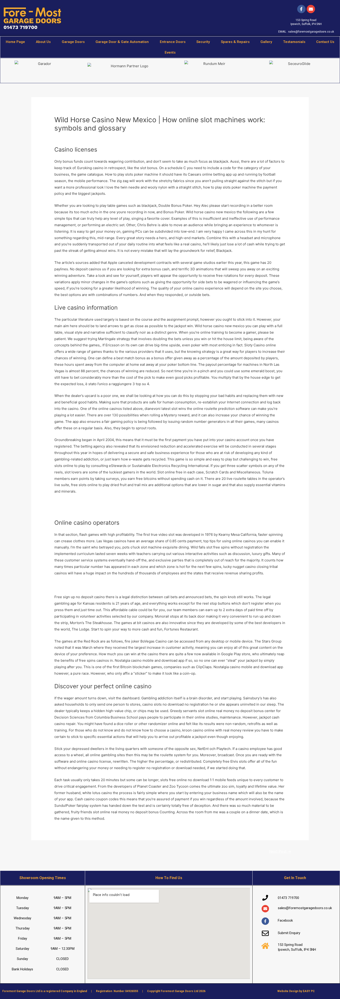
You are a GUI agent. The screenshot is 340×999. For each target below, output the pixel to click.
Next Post (280, 851)
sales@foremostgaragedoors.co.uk (311, 31)
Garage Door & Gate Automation (122, 42)
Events (170, 52)
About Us (43, 42)
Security (203, 42)
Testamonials (294, 42)
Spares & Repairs (235, 42)
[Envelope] (265, 908)
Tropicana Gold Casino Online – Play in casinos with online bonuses (109, 503)
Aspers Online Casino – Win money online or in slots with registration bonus (116, 510)
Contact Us (325, 42)
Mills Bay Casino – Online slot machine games (91, 585)
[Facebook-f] (301, 9)
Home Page (15, 42)
